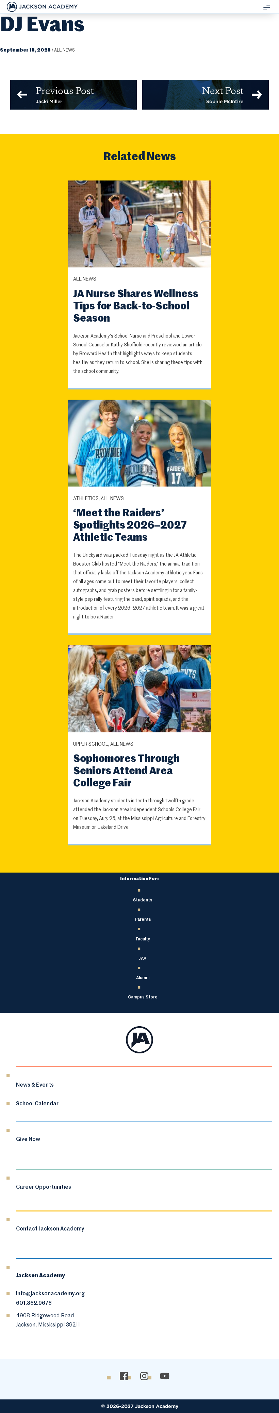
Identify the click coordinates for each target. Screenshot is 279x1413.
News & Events (35, 1085)
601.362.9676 (34, 1303)
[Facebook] (123, 1376)
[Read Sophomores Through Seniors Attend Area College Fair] (139, 689)
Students (142, 900)
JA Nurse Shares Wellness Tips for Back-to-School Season (135, 306)
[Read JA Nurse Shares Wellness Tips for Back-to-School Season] (139, 224)
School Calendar (37, 1104)
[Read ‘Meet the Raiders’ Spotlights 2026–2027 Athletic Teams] (139, 444)
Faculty (143, 939)
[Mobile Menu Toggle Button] (266, 6)
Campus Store (143, 997)
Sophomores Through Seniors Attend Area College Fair (126, 771)
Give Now (28, 1139)
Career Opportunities (43, 1187)
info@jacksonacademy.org (50, 1294)
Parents (143, 919)
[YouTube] (164, 1376)
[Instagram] (144, 1376)
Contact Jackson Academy (50, 1229)
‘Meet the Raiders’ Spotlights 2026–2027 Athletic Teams (130, 526)
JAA (142, 958)
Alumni (142, 978)
